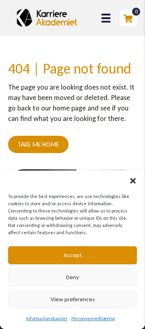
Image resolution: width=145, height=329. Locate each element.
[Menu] (106, 18)
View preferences (73, 299)
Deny (72, 277)
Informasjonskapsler (46, 318)
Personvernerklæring (93, 318)
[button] (133, 181)
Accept (72, 255)
